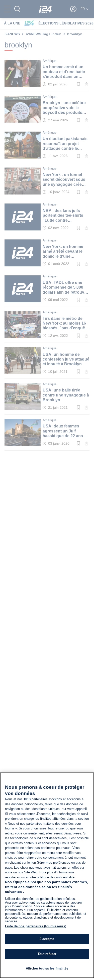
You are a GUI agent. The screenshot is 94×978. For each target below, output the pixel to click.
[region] (47, 875)
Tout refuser (47, 954)
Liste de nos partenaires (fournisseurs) (35, 926)
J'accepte (47, 939)
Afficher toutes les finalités (47, 968)
